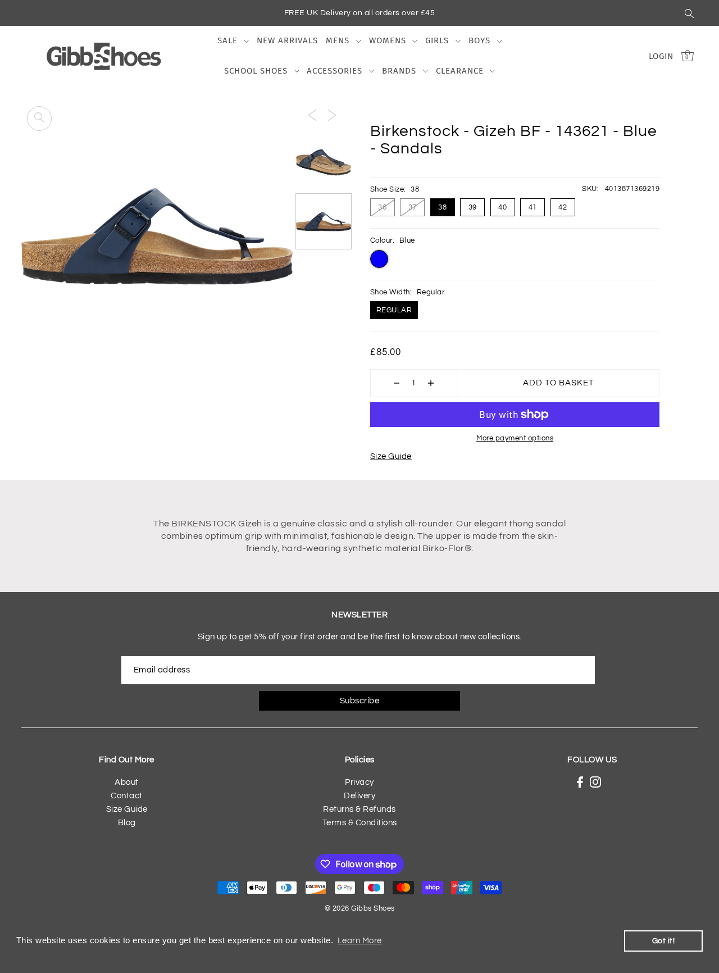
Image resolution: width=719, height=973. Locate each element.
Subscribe (360, 701)
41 (533, 207)
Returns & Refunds (359, 809)
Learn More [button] (360, 940)
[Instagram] (595, 782)
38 (442, 207)
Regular (394, 310)
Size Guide (391, 456)
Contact (127, 796)
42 (562, 207)
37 (412, 207)
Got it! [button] (663, 940)
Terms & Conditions (359, 823)
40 (502, 207)
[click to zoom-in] (39, 118)
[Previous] (312, 115)
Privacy (359, 782)
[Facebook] (580, 782)
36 (382, 207)
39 (472, 207)
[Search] (689, 13)
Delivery (359, 796)
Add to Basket (558, 383)
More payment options (514, 438)
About (127, 782)
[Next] (332, 115)
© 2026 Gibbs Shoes (360, 908)
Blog (127, 823)
